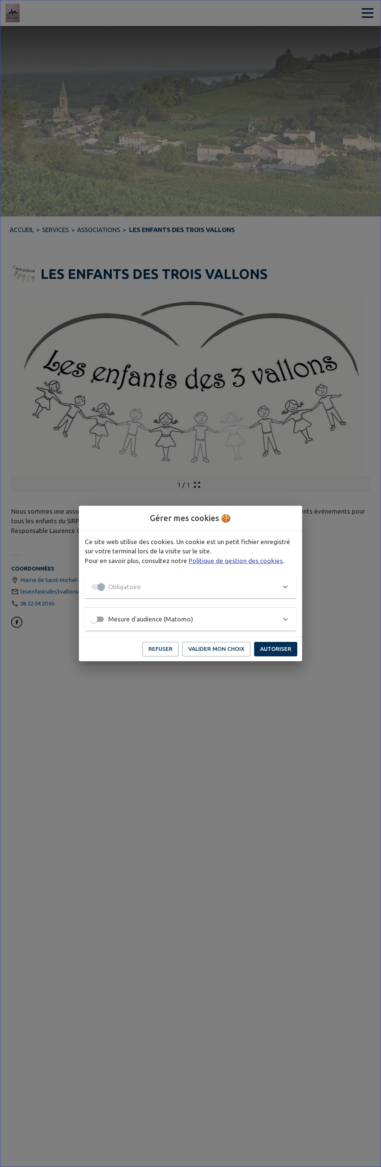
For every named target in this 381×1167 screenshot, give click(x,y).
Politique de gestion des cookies (236, 560)
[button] (190, 586)
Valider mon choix (216, 649)
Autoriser (275, 649)
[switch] (94, 619)
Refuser (160, 649)
